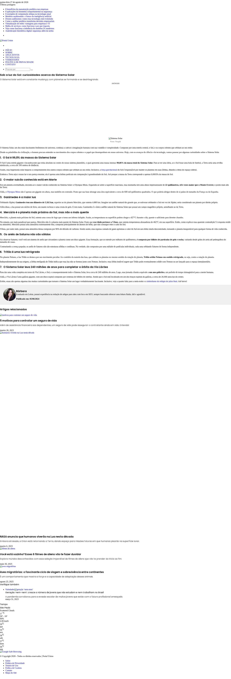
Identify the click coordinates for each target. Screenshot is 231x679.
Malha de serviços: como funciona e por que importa (27, 26)
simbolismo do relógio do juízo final (162, 281)
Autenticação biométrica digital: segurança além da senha (29, 31)
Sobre (7, 661)
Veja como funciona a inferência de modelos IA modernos (29, 28)
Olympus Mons (13, 192)
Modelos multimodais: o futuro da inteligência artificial (28, 16)
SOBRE (8, 52)
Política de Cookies (13, 668)
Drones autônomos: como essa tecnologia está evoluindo (29, 19)
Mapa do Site (11, 673)
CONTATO (10, 64)
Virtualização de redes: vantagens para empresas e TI (27, 23)
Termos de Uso (11, 665)
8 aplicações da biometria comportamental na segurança (28, 11)
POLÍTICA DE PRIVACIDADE (19, 62)
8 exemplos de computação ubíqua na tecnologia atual (28, 14)
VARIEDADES (12, 60)
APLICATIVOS (12, 55)
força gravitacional (109, 170)
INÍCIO (8, 50)
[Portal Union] (6, 40)
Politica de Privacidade (15, 663)
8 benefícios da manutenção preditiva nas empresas (26, 9)
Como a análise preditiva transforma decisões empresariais (29, 21)
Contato (8, 670)
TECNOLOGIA (12, 57)
